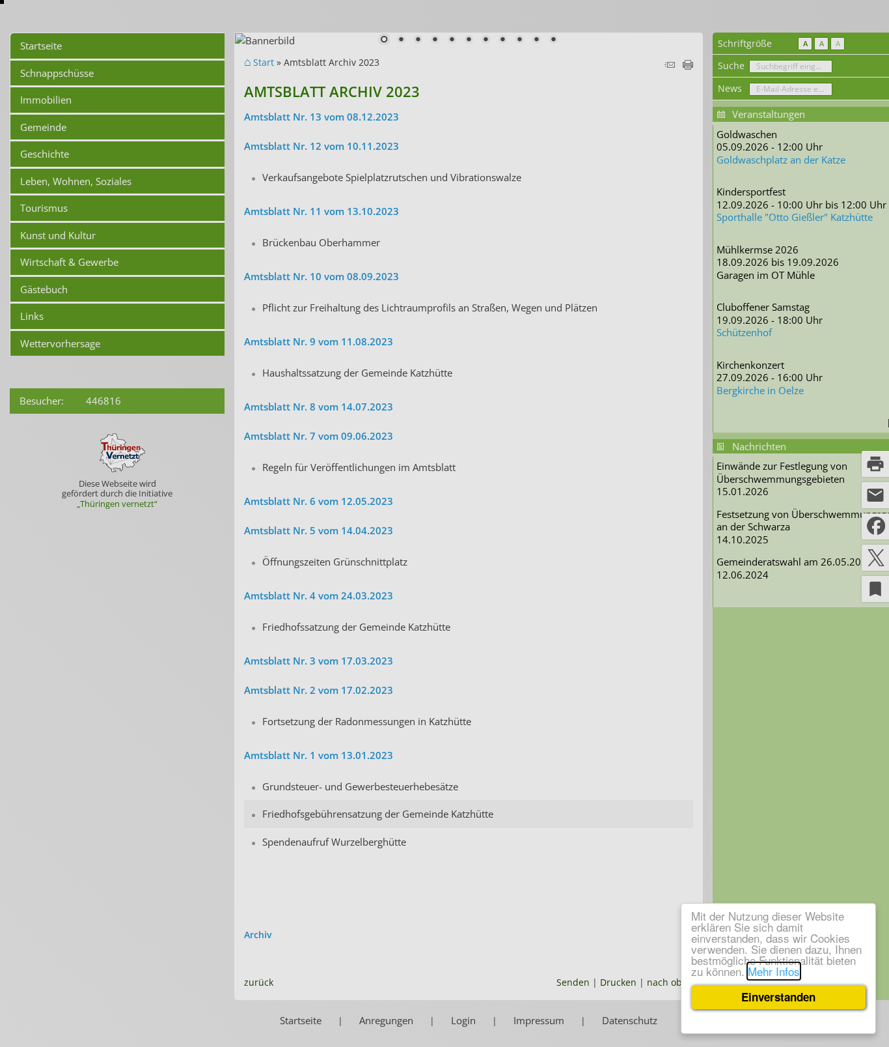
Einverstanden (778, 997)
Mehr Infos (774, 971)
